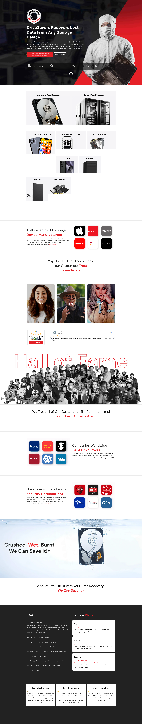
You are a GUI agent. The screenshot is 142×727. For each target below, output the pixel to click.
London (72, 46)
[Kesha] (101, 303)
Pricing (76, 711)
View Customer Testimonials (71, 277)
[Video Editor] (41, 303)
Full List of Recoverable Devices (80, 209)
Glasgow (29, 48)
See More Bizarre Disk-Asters (70, 597)
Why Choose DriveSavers (58, 209)
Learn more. (53, 245)
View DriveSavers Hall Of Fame (71, 423)
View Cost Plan (60, 54)
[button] (73, 237)
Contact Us (66, 711)
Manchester (78, 46)
